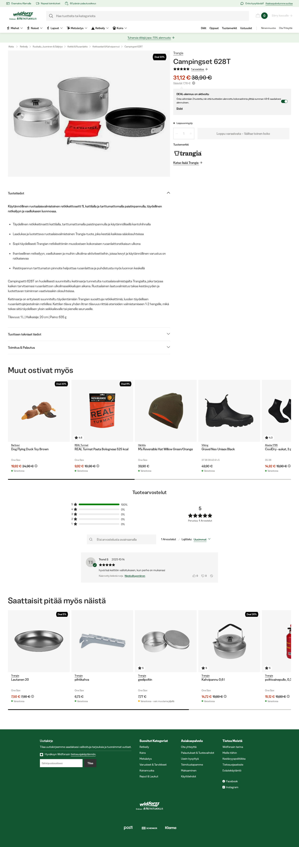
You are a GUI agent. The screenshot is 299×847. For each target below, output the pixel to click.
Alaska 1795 (271, 445)
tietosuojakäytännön (83, 754)
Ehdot (180, 108)
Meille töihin (230, 753)
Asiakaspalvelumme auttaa (279, 3)
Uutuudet (246, 28)
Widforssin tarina (233, 747)
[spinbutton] (184, 133)
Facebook (232, 781)
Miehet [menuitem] (15, 28)
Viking (205, 445)
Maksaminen (188, 770)
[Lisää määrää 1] (191, 133)
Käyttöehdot (188, 776)
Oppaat (214, 28)
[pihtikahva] (102, 641)
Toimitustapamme (192, 764)
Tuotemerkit (229, 28)
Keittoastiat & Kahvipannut (106, 46)
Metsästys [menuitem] (77, 28)
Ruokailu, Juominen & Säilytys (48, 46)
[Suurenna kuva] (89, 113)
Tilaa (90, 763)
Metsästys (146, 758)
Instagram (232, 787)
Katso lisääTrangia (186, 163)
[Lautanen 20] (39, 641)
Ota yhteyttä (188, 747)
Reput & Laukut (149, 776)
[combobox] (203, 539)
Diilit (203, 28)
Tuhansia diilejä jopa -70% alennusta (149, 37)
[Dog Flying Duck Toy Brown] (39, 411)
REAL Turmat (81, 445)
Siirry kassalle (280, 15)
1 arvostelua (197, 69)
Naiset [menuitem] (35, 28)
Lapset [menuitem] (55, 28)
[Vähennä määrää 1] (177, 133)
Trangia (178, 53)
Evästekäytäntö (232, 770)
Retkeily (24, 46)
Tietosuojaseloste (233, 764)
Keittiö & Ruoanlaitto (78, 46)
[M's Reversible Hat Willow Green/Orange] (166, 411)
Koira (143, 753)
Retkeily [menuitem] (100, 28)
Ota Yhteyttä (285, 28)
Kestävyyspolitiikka (234, 758)
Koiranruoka (147, 770)
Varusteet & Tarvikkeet (153, 764)
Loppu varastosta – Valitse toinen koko (243, 133)
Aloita (11, 46)
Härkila (142, 445)
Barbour (15, 445)
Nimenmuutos (268, 28)
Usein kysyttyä (190, 758)
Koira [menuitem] (120, 28)
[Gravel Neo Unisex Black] (229, 411)
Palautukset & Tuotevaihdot (197, 753)
